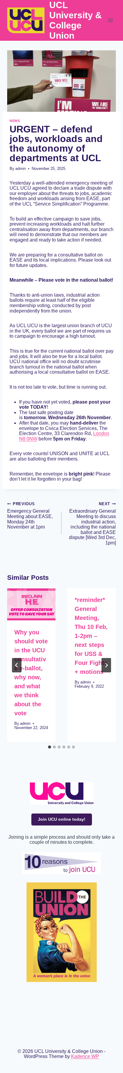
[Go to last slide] (16, 665)
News (15, 121)
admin (20, 168)
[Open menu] (110, 20)
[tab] (49, 746)
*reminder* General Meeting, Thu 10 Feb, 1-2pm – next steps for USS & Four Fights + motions (91, 636)
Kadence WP (85, 1056)
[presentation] (31, 604)
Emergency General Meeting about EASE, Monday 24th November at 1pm (30, 515)
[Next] (106, 665)
